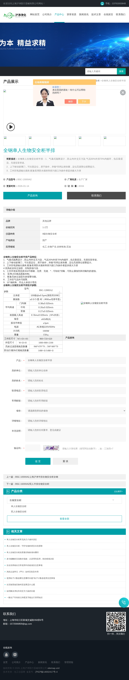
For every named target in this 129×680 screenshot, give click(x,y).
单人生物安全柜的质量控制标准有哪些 (23, 552)
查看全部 (64, 518)
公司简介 (47, 14)
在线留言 (108, 14)
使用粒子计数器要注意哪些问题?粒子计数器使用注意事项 (31, 578)
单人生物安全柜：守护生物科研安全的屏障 (24, 546)
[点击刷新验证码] (51, 448)
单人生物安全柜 (18, 506)
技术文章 (96, 14)
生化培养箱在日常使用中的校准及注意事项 (24, 565)
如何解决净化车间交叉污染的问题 (21, 591)
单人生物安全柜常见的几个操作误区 (22, 539)
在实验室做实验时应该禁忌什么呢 (21, 585)
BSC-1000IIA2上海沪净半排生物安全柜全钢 (36, 477)
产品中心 (59, 14)
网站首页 (34, 14)
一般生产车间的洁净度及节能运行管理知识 (24, 597)
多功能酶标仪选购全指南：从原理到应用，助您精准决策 (30, 559)
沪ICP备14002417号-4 (46, 672)
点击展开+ (118, 491)
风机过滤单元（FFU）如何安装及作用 (23, 572)
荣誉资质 (71, 14)
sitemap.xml (53, 668)
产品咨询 (33, 195)
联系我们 (120, 14)
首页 (5, 662)
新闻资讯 (84, 14)
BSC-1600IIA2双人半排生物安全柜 (32, 484)
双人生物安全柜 (18, 511)
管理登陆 (68, 662)
